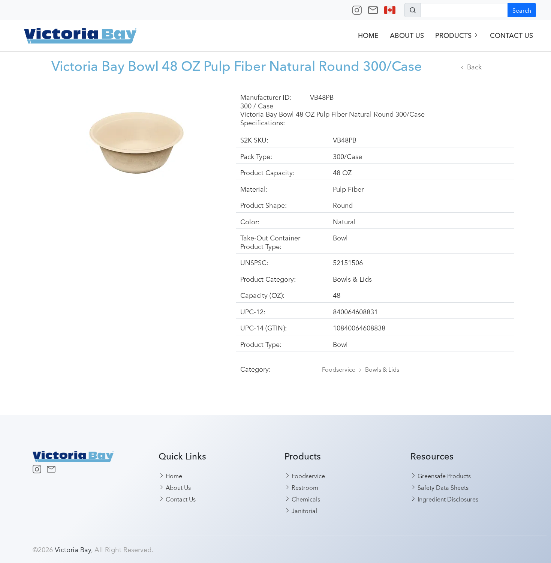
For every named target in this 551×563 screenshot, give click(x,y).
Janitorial (303, 510)
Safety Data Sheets (442, 487)
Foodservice (338, 369)
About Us (407, 35)
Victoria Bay (73, 549)
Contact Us (511, 35)
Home (368, 35)
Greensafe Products (443, 475)
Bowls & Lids (382, 369)
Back (474, 66)
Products (454, 35)
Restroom (304, 487)
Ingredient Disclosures (447, 499)
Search (521, 10)
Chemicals (305, 499)
